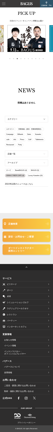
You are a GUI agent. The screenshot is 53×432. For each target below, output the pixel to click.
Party (20, 145)
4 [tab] (21, 59)
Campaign (9, 134)
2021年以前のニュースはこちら (19, 184)
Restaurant (10, 145)
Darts (29, 134)
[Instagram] (26, 399)
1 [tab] (10, 59)
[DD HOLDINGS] (17, 418)
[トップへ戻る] (26, 267)
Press (22, 139)
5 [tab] (24, 59)
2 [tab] (13, 59)
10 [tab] (43, 59)
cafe (7, 139)
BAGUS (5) (35, 170)
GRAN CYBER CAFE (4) (15, 175)
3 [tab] (17, 59)
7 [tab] (32, 59)
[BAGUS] (26, 4)
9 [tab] (39, 59)
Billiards (20, 134)
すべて (8, 170)
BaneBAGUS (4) (21, 170)
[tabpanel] (26, 38)
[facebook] (18, 399)
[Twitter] (34, 398)
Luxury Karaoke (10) (35, 175)
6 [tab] (28, 59)
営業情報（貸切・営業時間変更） (30, 129)
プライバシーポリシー (27, 423)
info (14, 139)
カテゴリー (10, 129)
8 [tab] (36, 59)
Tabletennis (39, 139)
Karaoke (38, 134)
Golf (29, 139)
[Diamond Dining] (30, 418)
